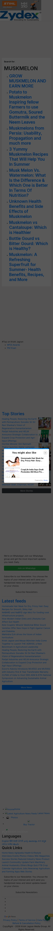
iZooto (46, 480)
